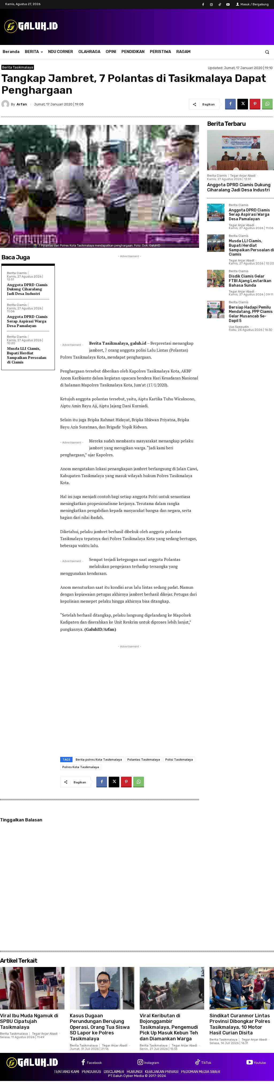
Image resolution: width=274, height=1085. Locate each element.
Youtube (260, 1063)
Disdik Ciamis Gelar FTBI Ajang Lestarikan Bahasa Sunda (250, 281)
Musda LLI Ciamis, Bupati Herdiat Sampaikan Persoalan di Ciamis (26, 355)
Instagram (151, 1063)
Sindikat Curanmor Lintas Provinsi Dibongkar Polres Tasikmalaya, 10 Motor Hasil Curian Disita (240, 1024)
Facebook (94, 1063)
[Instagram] (211, 5)
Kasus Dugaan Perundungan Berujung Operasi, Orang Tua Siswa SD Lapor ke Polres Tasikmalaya (100, 1027)
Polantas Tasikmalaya (143, 759)
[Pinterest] (255, 104)
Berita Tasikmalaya (17, 67)
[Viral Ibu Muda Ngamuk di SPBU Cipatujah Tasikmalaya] (32, 988)
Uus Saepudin (239, 327)
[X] (242, 104)
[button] (267, 52)
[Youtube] (228, 5)
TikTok (206, 1063)
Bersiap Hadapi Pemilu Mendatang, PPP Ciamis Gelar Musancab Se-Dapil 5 (251, 314)
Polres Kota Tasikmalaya (80, 767)
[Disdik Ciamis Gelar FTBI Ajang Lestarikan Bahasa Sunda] (215, 278)
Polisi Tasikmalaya (179, 759)
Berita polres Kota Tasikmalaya (99, 759)
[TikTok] (220, 5)
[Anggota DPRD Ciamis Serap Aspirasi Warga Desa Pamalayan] (215, 212)
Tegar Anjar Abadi (243, 175)
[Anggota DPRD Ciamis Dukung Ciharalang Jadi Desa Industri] (240, 150)
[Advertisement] (129, 296)
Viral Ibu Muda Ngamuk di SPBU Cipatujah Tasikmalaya (29, 1021)
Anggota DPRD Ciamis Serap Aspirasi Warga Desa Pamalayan (27, 321)
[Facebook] (203, 5)
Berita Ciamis (16, 273)
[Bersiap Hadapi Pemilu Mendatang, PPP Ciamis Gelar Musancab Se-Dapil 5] (215, 309)
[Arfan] (6, 104)
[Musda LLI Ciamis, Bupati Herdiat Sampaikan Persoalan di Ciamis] (215, 243)
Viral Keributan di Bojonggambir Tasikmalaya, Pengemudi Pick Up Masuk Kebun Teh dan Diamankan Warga (169, 1027)
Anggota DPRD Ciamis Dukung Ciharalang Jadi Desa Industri (27, 289)
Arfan (22, 104)
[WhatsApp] (267, 104)
